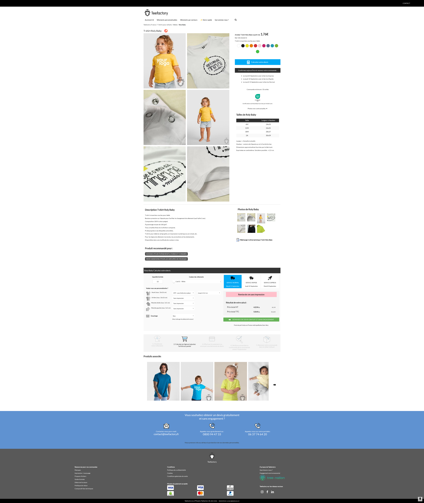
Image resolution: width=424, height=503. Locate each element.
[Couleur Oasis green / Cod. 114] (257, 51)
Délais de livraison (81, 482)
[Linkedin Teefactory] (272, 492)
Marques (78, 470)
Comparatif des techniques (84, 489)
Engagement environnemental (270, 473)
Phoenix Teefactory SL (202, 501)
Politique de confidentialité (176, 470)
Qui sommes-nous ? (222, 20)
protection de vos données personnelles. (224, 442)
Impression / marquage (82, 473)
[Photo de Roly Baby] (208, 60)
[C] (262, 492)
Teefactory (188, 501)
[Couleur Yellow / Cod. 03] (247, 45)
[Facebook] (267, 492)
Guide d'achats (80, 479)
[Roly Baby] (165, 60)
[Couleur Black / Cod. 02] (243, 45)
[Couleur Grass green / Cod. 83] (276, 45)
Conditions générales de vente (177, 476)
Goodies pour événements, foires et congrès (166, 254)
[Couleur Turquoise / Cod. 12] (272, 45)
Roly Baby (182, 25)
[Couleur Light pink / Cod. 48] (259, 45)
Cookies (170, 473)
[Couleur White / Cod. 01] (238, 45)
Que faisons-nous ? (266, 470)
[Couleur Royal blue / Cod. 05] (268, 45)
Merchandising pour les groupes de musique (166, 259)
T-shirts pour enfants (164, 25)
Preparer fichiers (80, 476)
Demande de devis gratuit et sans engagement (253, 319)
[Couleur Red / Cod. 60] (255, 45)
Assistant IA (149, 20)
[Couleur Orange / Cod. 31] (251, 45)
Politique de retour (81, 485)
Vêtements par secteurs (188, 20)
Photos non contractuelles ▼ (258, 108)
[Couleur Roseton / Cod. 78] (264, 45)
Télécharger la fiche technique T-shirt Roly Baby (256, 240)
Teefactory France (150, 25)
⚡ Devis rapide (206, 20)
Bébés (175, 25)
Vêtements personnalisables (167, 20)
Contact (406, 3)
